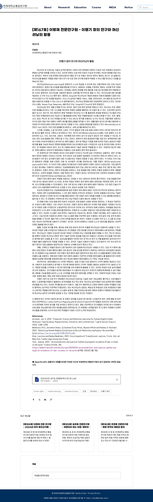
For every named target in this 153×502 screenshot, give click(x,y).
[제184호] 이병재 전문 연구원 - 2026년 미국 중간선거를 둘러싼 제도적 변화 (37, 426)
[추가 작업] (119, 23)
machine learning (54, 391)
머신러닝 (93, 391)
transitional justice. (72, 391)
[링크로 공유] (51, 399)
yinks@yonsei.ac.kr (100, 498)
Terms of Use (80, 493)
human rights (39, 391)
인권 (84, 391)
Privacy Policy (94, 493)
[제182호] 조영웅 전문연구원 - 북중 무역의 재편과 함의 (114, 425)
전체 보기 (129, 415)
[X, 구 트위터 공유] (39, 399)
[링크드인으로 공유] (45, 399)
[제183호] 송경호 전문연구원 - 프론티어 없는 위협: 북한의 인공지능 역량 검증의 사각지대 (76, 426)
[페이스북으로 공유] (33, 399)
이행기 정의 (105, 391)
